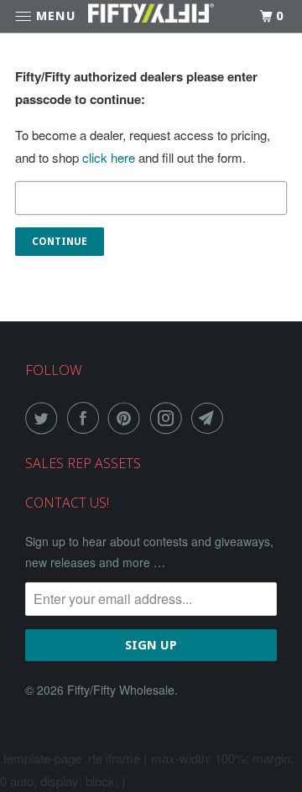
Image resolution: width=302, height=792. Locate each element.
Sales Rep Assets (83, 463)
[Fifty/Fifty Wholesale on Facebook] (86, 418)
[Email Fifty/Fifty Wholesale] (210, 418)
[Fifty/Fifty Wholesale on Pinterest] (127, 418)
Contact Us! (67, 502)
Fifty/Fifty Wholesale (120, 689)
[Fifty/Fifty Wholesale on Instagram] (169, 418)
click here (108, 157)
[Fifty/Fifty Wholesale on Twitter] (44, 418)
